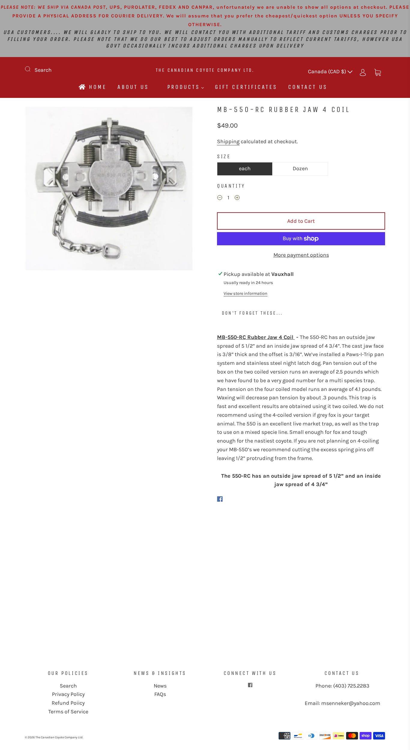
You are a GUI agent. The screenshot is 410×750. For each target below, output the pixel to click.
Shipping (228, 141)
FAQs (160, 694)
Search (43, 70)
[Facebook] (219, 499)
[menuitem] (92, 87)
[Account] (363, 71)
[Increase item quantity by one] (237, 198)
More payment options (301, 255)
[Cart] (377, 71)
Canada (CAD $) (327, 71)
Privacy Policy (68, 694)
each (245, 168)
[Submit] (31, 68)
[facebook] (250, 685)
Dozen (300, 168)
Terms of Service (68, 711)
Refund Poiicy (68, 703)
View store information (245, 293)
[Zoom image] (109, 189)
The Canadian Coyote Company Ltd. (205, 70)
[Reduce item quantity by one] (219, 198)
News (160, 685)
